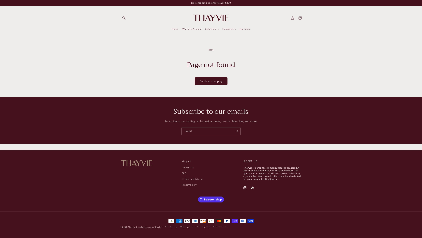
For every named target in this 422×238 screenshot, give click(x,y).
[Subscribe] (237, 131)
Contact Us (188, 167)
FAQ (184, 173)
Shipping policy (187, 227)
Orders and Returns (192, 179)
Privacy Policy (189, 185)
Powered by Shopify (153, 227)
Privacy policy (203, 227)
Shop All (186, 161)
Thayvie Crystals (135, 227)
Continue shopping (211, 81)
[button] (124, 18)
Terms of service (220, 227)
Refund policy (171, 227)
